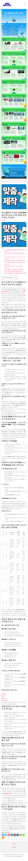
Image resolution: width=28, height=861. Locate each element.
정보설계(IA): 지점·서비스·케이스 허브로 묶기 (15, 260)
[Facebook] (3, 835)
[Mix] (20, 835)
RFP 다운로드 (5, 700)
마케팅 (3, 220)
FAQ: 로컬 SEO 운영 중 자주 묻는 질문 (13, 271)
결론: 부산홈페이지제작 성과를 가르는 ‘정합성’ (15, 273)
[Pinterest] (14, 835)
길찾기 (3, 697)
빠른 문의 (4, 695)
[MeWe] (17, 835)
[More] (3, 838)
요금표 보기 (4, 698)
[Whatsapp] (23, 835)
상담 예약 (4, 693)
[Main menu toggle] (25, 4)
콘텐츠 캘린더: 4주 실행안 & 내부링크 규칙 (15, 269)
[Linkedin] (11, 835)
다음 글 (14, 847)
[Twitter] (6, 835)
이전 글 (14, 843)
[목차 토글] (15, 277)
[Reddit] (9, 835)
